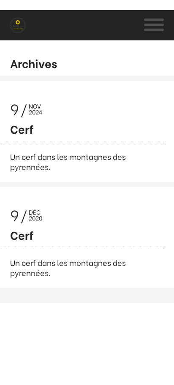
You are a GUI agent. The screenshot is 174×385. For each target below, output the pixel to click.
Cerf (22, 128)
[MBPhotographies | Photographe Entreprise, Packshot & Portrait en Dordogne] (18, 25)
